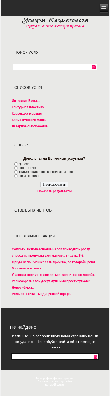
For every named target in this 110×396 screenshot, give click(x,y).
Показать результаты (54, 191)
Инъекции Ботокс (26, 101)
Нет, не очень (29, 168)
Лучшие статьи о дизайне (55, 381)
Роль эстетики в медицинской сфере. (41, 294)
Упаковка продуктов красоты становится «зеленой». (53, 275)
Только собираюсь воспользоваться (46, 172)
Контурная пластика (28, 107)
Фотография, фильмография (55, 378)
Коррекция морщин (27, 113)
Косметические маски (29, 120)
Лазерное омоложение (30, 126)
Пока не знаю (29, 176)
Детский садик (55, 384)
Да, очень (26, 164)
